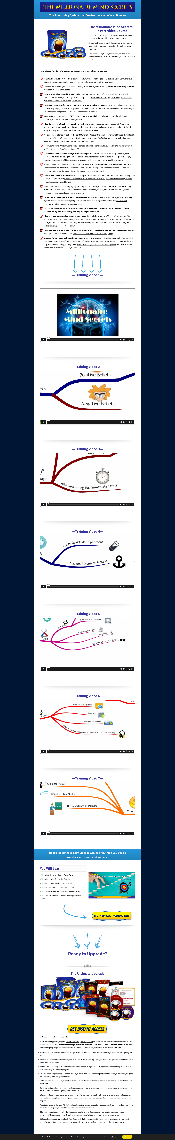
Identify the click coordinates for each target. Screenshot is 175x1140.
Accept (127, 1137)
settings (113, 1137)
